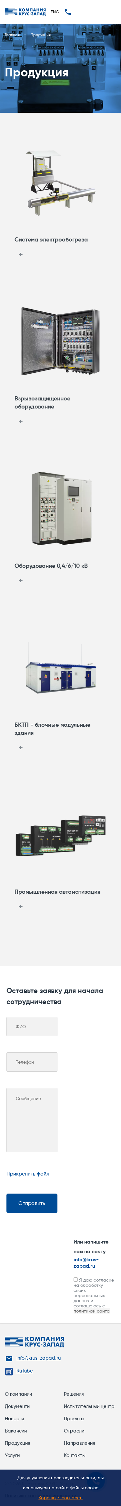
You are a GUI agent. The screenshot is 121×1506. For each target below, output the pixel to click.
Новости (14, 1419)
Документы (17, 1406)
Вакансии (16, 1431)
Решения (74, 1394)
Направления (79, 1443)
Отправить (31, 1203)
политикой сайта (92, 1311)
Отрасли (74, 1431)
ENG (55, 11)
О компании (18, 1394)
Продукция (17, 1443)
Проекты (74, 1419)
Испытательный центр (89, 1406)
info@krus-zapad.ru (86, 1262)
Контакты (75, 1455)
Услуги (12, 1455)
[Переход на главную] (25, 12)
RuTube (24, 1371)
